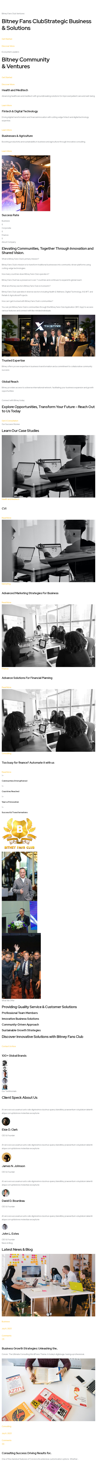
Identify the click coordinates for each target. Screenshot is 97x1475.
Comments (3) (6, 1337)
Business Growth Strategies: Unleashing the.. (30, 1348)
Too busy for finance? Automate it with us (28, 762)
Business (6, 1321)
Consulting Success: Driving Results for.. (26, 1453)
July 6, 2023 (7, 1328)
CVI (4, 508)
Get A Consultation (10, 420)
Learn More (7, 105)
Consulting (6, 753)
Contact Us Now (9, 1046)
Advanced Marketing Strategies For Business (30, 593)
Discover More (8, 46)
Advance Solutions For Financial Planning (27, 678)
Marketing (6, 583)
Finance (5, 668)
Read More (6, 518)
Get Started (7, 39)
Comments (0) (6, 1442)
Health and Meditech (10, 499)
